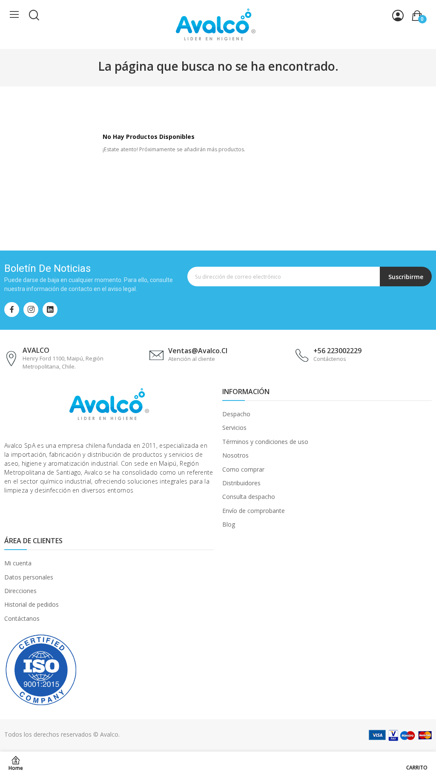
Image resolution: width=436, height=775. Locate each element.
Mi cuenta (18, 563)
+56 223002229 (337, 350)
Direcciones (20, 591)
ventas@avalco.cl (197, 350)
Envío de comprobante (253, 511)
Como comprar (243, 469)
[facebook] (11, 309)
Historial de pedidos (31, 604)
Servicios (234, 428)
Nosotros (235, 455)
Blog (228, 524)
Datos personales (28, 577)
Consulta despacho (248, 497)
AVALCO (36, 350)
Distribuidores (241, 483)
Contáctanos (22, 618)
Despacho (236, 414)
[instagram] (30, 309)
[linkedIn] (50, 309)
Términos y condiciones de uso (265, 442)
